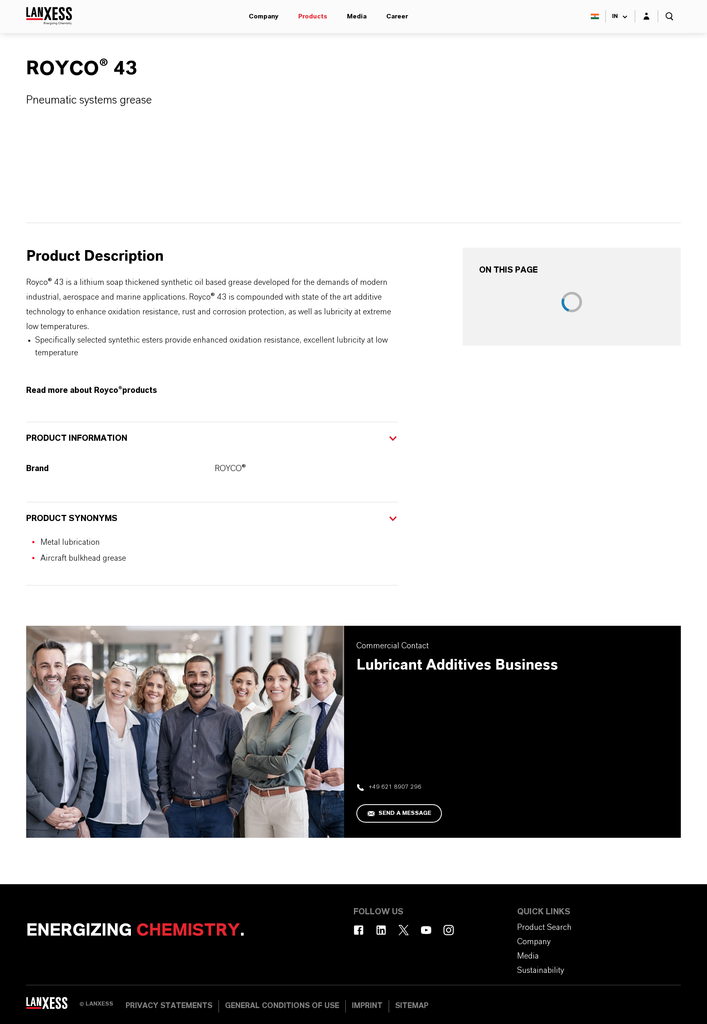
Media (357, 16)
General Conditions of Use (282, 1006)
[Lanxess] (52, 1005)
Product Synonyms (71, 518)
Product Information (76, 438)
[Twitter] (404, 930)
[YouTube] (426, 930)
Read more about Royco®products (91, 390)
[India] (595, 16)
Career (397, 16)
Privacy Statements (169, 1006)
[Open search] (669, 16)
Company (264, 16)
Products (312, 16)
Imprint (367, 1006)
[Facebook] (359, 930)
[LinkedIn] (381, 930)
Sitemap (411, 1006)
